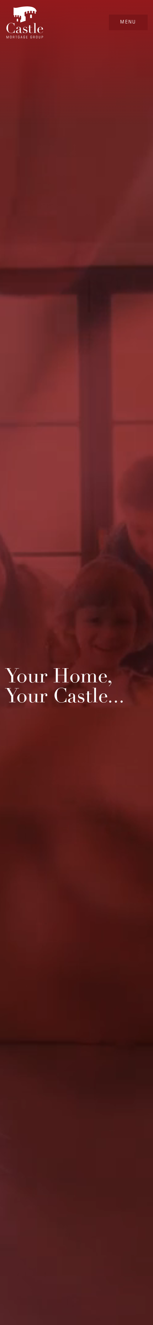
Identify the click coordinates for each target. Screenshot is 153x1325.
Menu (128, 21)
